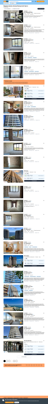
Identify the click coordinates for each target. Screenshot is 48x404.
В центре (25, 57)
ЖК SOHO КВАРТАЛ (27, 340)
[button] (35, 1)
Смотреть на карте (41, 8)
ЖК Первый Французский (30, 216)
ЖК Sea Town (26, 85)
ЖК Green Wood (33, 301)
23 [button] (14, 361)
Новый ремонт (31, 290)
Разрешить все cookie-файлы (9, 402)
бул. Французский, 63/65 (28, 116)
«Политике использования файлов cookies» (33, 400)
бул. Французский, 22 (28, 102)
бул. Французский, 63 (28, 272)
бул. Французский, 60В (28, 12)
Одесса (32, 13)
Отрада (25, 230)
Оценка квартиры (24, 82)
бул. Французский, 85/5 (28, 300)
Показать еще (24, 356)
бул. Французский (27, 26)
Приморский (28, 13)
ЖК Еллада (26, 170)
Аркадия (25, 13)
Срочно (25, 106)
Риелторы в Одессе (18, 82)
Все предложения (34, 354)
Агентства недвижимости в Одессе (9, 82)
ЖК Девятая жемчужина (37, 13)
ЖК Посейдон (26, 255)
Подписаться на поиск (16, 8)
